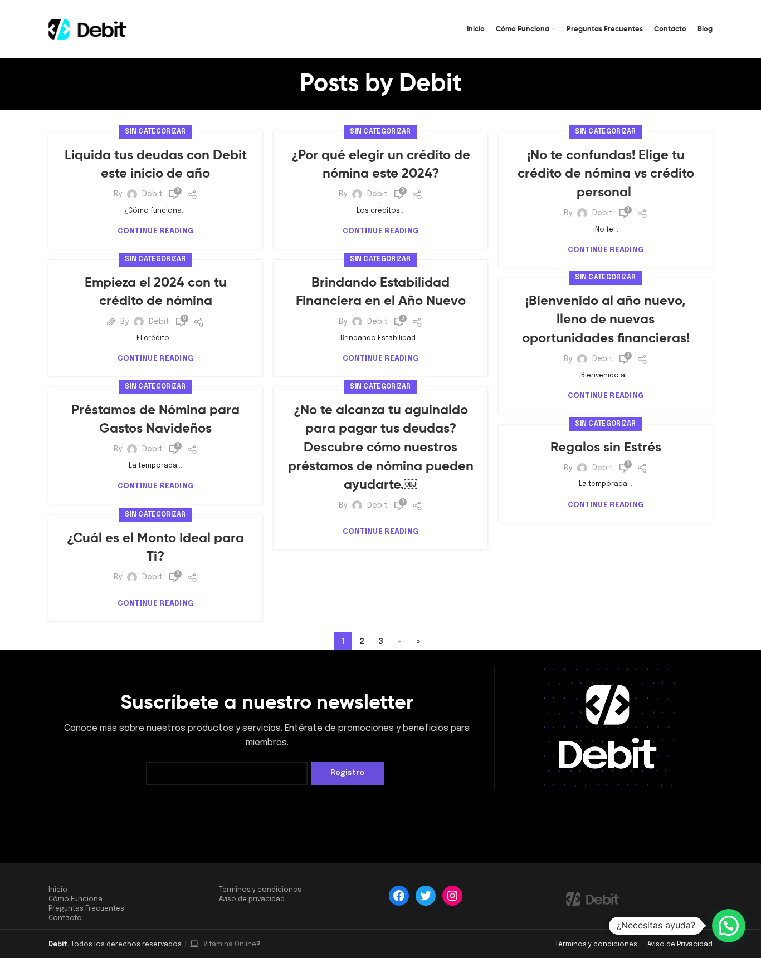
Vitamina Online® (231, 944)
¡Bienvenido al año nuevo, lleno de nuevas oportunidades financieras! (606, 319)
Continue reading (156, 231)
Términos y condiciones (260, 890)
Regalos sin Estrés (605, 447)
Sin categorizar (155, 132)
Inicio (57, 890)
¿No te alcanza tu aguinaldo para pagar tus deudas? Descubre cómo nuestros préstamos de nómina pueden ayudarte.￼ (381, 448)
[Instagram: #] (452, 896)
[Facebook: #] (399, 896)
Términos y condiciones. (598, 944)
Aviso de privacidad (252, 899)
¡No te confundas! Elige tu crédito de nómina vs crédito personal (606, 174)
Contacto (65, 918)
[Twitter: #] (426, 896)
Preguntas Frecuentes (86, 909)
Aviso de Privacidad (679, 944)
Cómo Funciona (75, 899)
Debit (430, 84)
